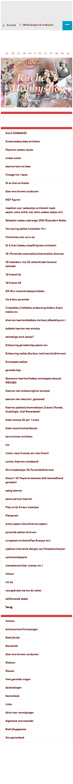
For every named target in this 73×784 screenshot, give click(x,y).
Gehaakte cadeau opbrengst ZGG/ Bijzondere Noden (35, 220)
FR (24, 53)
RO (56, 53)
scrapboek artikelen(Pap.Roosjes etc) (27, 540)
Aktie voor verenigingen (19, 712)
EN (12, 53)
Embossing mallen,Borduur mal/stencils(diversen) (35, 353)
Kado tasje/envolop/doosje (21, 428)
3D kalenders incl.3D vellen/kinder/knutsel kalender (31, 264)
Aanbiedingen (13, 687)
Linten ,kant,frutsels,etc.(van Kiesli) (27, 453)
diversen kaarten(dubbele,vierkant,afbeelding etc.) (35, 320)
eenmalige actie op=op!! (19, 337)
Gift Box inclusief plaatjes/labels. (25, 291)
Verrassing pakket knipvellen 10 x (25, 228)
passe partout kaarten (18, 499)
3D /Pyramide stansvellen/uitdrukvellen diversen (34, 253)
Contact (10, 621)
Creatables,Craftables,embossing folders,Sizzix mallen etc (34, 309)
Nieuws (9, 671)
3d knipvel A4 (13, 274)
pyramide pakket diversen (20, 532)
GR (29, 53)
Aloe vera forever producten (22, 191)
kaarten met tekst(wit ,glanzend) (24, 399)
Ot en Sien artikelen (17, 183)
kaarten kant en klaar (18, 166)
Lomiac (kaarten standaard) (21, 461)
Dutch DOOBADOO (16, 133)
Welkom (10, 662)
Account (11, 25)
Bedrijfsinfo (12, 637)
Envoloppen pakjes (16, 362)
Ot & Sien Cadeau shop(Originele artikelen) (30, 245)
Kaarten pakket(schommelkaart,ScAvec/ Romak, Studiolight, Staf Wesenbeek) (34, 409)
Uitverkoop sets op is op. (20, 237)
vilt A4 (9, 582)
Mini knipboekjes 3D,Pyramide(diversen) (29, 470)
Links (8, 704)
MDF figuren (12, 199)
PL (45, 53)
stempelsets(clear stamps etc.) (24, 565)
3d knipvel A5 (13, 283)
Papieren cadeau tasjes (19, 149)
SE (68, 53)
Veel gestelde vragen (17, 679)
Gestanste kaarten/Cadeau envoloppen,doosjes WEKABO (33, 380)
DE (7, 53)
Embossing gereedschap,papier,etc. (26, 345)
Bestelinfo (11, 646)
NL (40, 53)
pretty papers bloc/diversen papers (26, 524)
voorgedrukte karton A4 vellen (23, 590)
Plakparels (11, 515)
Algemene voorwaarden (19, 721)
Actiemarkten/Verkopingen (21, 629)
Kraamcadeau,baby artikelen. (23, 141)
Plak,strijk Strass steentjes (22, 507)
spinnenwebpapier (16, 557)
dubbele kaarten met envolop (22, 328)
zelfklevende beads (16, 599)
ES (18, 53)
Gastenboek (12, 696)
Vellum (9, 574)
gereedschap (13, 370)
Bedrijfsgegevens (15, 729)
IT (35, 53)
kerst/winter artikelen (18, 436)
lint (7, 445)
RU (62, 53)
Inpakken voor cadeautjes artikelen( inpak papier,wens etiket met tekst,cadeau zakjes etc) (34, 210)
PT (51, 53)
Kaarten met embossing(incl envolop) (27, 391)
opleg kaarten (13, 490)
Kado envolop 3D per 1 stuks (22, 420)
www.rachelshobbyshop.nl (36, 10)
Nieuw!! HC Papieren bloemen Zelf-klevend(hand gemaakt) (34, 480)
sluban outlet (13, 158)
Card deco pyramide (17, 299)
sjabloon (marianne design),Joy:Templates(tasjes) (35, 549)
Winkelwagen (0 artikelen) (37, 25)
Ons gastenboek (14, 737)
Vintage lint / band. (16, 174)
